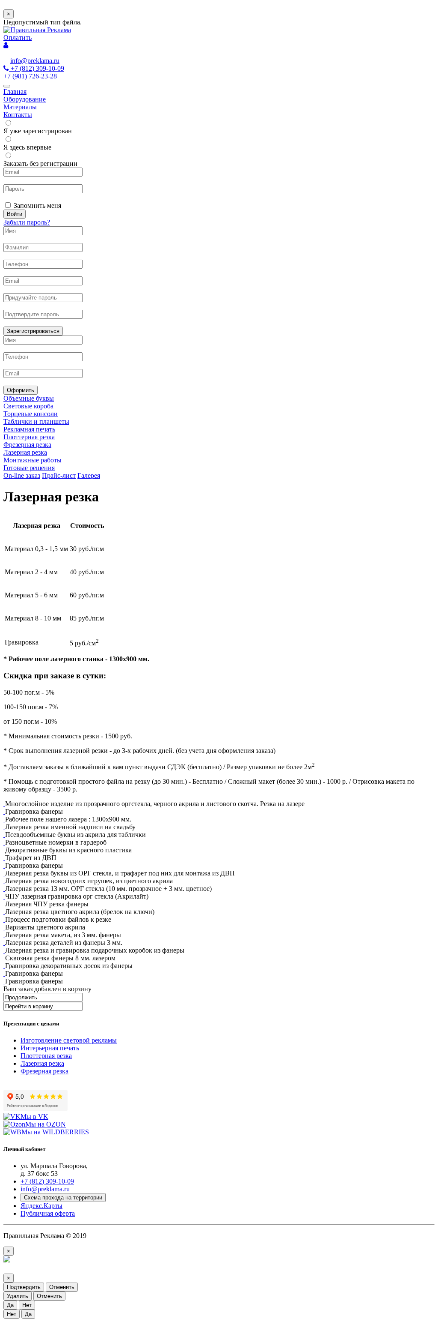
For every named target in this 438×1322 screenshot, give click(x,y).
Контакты (17, 114)
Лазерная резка (42, 1063)
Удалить (17, 1296)
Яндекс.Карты (41, 1205)
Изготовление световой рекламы (69, 1040)
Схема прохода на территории (63, 1197)
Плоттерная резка (46, 1055)
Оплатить (17, 37)
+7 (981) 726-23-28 (30, 76)
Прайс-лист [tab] (59, 475)
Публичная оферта (48, 1213)
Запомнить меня (37, 205)
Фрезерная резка (44, 1071)
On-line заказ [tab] (21, 475)
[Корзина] (5, 45)
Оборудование (24, 99)
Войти (14, 214)
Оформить (20, 390)
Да (10, 1305)
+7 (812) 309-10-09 (37, 68)
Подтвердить (24, 1287)
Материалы (20, 107)
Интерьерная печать (50, 1048)
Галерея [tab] (88, 475)
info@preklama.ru (34, 60)
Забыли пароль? (26, 222)
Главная (15, 91)
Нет (27, 1305)
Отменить (61, 1287)
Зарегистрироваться (33, 331)
